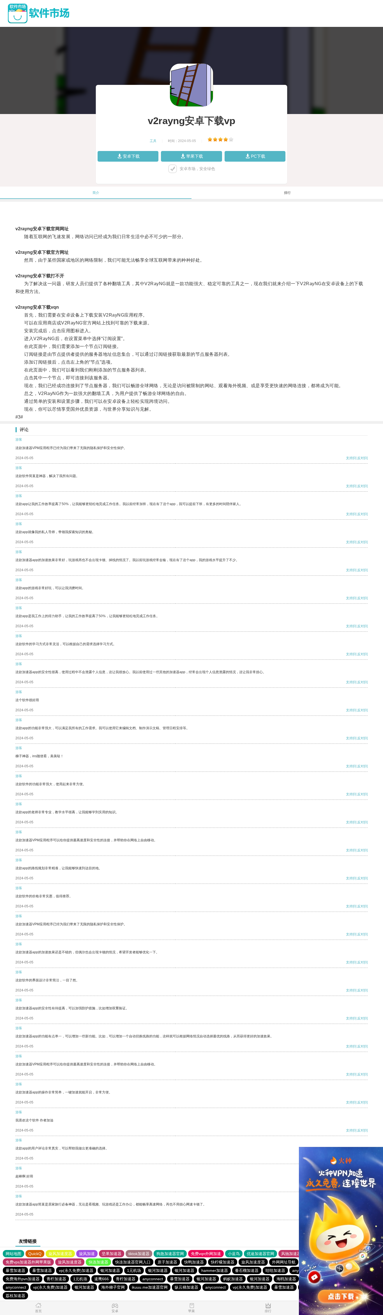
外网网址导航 (284, 1262)
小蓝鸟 (234, 1253)
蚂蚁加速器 (233, 1279)
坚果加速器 (111, 1253)
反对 (360, 458)
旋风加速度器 (60, 1253)
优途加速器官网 (260, 1253)
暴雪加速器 (15, 1270)
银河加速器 (110, 1270)
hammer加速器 (214, 1270)
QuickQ (34, 1253)
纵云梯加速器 (186, 1287)
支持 (349, 458)
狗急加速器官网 (170, 1253)
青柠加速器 (56, 1279)
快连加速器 (98, 1262)
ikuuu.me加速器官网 (150, 1287)
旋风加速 (87, 1253)
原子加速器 (167, 1262)
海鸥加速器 (286, 1279)
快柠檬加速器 (222, 1262)
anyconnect (152, 1279)
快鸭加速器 (194, 1262)
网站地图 (13, 1253)
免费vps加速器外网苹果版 (28, 1262)
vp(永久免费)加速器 (76, 1270)
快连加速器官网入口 (133, 1262)
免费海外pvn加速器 (23, 1279)
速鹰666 (101, 1279)
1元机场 (134, 1270)
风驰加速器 (291, 1253)
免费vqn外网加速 (206, 1253)
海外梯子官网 (113, 1287)
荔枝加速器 (15, 1295)
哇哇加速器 (275, 1270)
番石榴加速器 (247, 1270)
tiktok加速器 (138, 1253)
